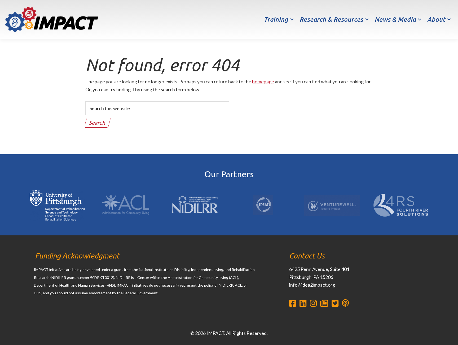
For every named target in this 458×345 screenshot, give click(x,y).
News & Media (395, 19)
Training (276, 19)
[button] (292, 19)
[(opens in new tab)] (57, 190)
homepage (263, 81)
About (436, 19)
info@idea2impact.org (312, 285)
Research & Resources (331, 19)
